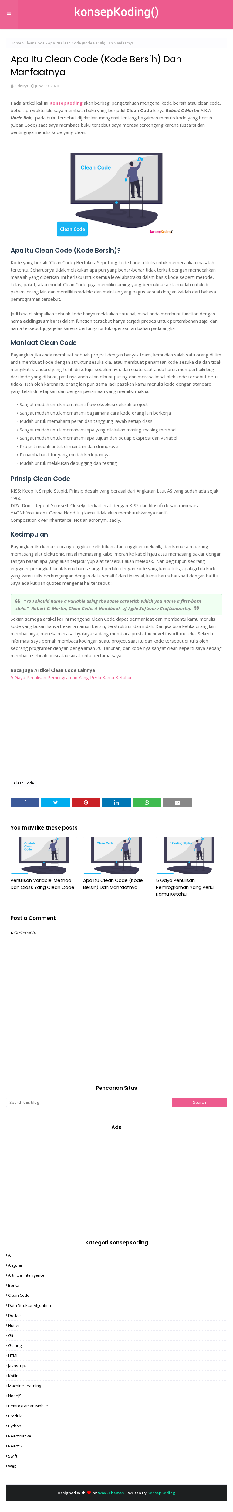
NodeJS (15, 1395)
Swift (12, 1456)
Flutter (14, 1325)
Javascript (17, 1365)
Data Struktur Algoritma (29, 1305)
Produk (15, 1416)
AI (10, 1255)
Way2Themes (111, 1493)
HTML (13, 1355)
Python (14, 1426)
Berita (13, 1285)
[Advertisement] (116, 731)
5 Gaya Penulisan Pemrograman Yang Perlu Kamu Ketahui (71, 677)
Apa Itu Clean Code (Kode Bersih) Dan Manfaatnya (113, 883)
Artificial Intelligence (26, 1275)
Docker (14, 1315)
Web (12, 1466)
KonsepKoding (66, 103)
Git (10, 1335)
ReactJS (15, 1446)
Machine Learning (24, 1385)
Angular (15, 1265)
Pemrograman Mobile (28, 1406)
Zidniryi (21, 86)
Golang (15, 1345)
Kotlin (13, 1375)
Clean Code (35, 43)
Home (16, 43)
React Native (19, 1436)
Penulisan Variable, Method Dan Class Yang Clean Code (42, 883)
